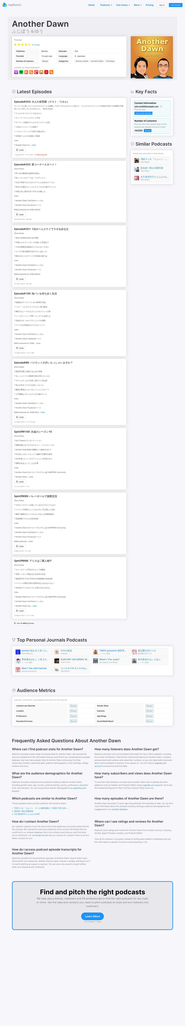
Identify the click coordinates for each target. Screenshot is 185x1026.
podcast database (119, 809)
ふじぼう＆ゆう (28, 31)
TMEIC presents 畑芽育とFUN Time (113, 650)
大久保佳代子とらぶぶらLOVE (154, 176)
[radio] (15, 45)
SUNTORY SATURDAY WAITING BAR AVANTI (75, 659)
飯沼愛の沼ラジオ (147, 650)
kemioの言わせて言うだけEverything (36, 650)
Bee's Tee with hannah (34, 668)
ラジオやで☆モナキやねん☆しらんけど (75, 668)
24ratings (36, 45)
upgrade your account (152, 785)
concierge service (40, 835)
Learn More (92, 916)
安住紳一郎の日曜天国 (151, 168)
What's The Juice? (109, 659)
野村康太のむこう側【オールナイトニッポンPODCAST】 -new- (36, 659)
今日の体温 (66, 650)
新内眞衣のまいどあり (149, 659)
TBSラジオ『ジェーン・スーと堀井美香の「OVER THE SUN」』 (154, 159)
